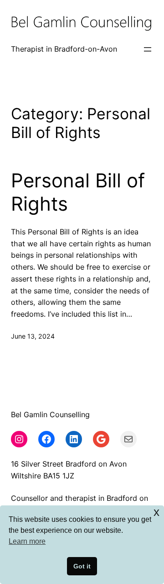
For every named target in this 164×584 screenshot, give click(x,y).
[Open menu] (147, 49)
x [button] (156, 512)
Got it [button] (82, 566)
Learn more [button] (27, 541)
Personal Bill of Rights (78, 192)
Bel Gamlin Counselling (50, 414)
